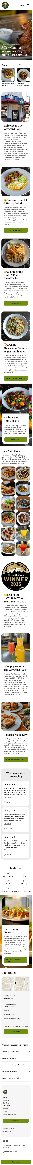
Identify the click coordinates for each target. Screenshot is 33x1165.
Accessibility (7, 1131)
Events (5, 1109)
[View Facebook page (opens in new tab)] (4, 1141)
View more (7, 797)
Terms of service (8, 1128)
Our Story (6, 1103)
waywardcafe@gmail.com (12, 1019)
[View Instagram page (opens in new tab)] (7, 1141)
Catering (6, 1100)
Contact (6, 1111)
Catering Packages (9, 1114)
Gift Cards (6, 1106)
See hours (25, 1026)
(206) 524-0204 (9, 1015)
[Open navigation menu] (28, 5)
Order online (16, 1031)
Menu (22, 5)
